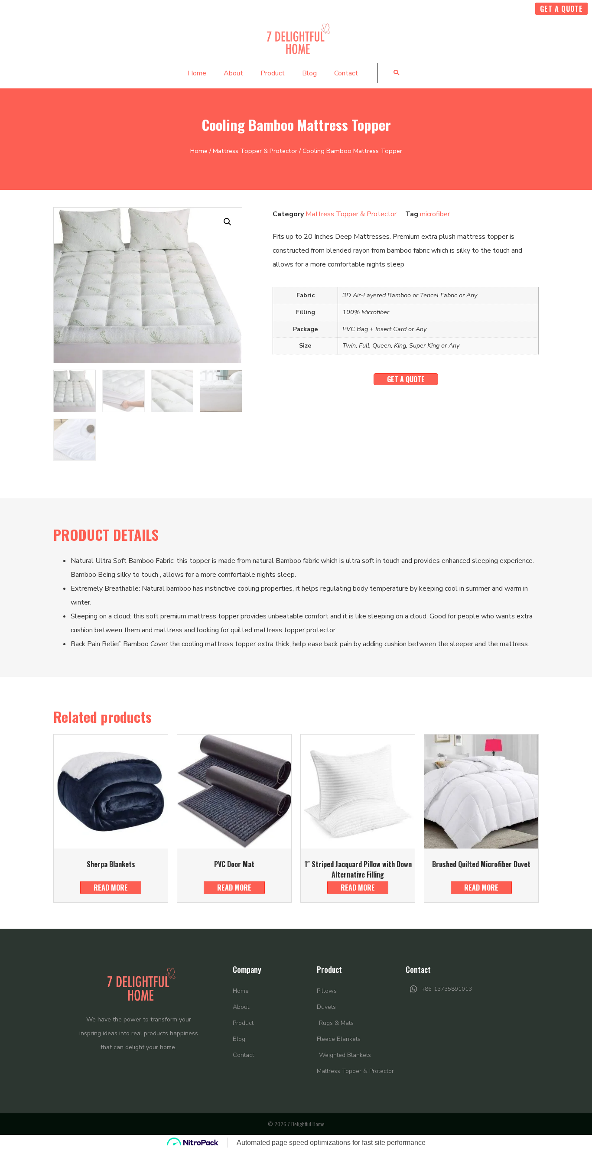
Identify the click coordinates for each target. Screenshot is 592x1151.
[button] (396, 72)
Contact (346, 73)
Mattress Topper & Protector (255, 150)
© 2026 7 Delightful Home (296, 1124)
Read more (111, 887)
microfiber (435, 214)
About (233, 73)
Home (197, 73)
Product (272, 73)
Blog (309, 73)
